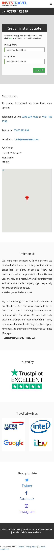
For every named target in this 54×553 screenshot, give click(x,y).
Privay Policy (31, 546)
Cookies (21, 546)
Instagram (27, 511)
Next (38, 70)
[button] (27, 198)
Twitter (27, 485)
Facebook (27, 498)
